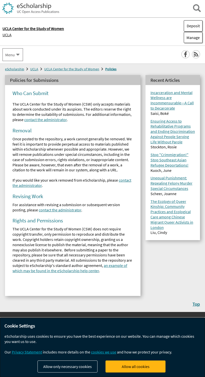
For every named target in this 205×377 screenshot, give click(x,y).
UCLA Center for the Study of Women (71, 69)
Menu (10, 54)
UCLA (7, 34)
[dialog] (102, 347)
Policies (110, 69)
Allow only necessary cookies (67, 366)
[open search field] (196, 8)
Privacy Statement (27, 351)
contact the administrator (45, 119)
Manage (192, 37)
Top (196, 304)
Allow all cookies (136, 366)
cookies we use (103, 351)
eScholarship (14, 69)
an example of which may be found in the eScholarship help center (69, 268)
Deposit (193, 25)
